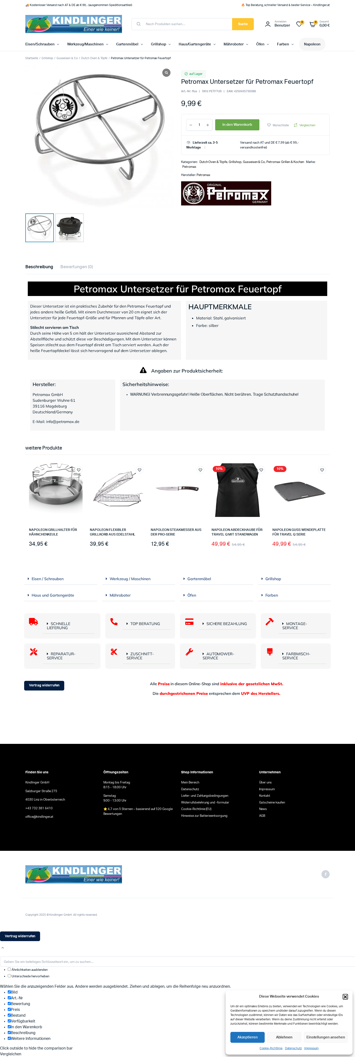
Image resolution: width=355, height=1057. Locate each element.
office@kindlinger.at (39, 816)
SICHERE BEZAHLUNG (226, 623)
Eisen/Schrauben (40, 44)
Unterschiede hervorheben (30, 976)
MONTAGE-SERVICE (294, 625)
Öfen (260, 44)
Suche (243, 24)
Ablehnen (284, 1037)
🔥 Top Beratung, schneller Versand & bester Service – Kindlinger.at (285, 5)
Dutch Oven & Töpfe (94, 58)
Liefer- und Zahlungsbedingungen (204, 795)
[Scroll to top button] (2, 948)
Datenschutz (293, 1048)
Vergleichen (307, 125)
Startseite (31, 58)
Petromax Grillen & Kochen (285, 162)
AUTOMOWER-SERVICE (218, 655)
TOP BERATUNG (145, 623)
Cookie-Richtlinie (271, 1048)
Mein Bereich (190, 782)
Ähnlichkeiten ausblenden (29, 970)
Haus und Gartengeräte (53, 595)
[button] (345, 996)
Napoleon (312, 44)
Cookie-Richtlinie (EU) (196, 809)
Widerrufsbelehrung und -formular (205, 802)
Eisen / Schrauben (48, 578)
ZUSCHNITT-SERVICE (140, 655)
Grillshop (158, 44)
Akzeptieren (247, 1037)
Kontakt (264, 795)
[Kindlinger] (73, 24)
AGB (262, 815)
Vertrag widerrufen (44, 685)
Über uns (265, 782)
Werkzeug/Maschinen (85, 44)
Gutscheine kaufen (272, 802)
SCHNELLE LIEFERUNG (58, 625)
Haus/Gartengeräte (195, 44)
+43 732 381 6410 (39, 808)
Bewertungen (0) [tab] (76, 267)
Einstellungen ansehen (325, 1037)
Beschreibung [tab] (39, 267)
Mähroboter (234, 44)
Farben (283, 44)
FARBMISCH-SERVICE (296, 655)
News (263, 809)
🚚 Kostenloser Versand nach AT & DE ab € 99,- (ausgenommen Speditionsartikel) (78, 5)
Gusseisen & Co (67, 58)
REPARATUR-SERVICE (61, 655)
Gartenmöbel (127, 44)
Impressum (311, 1048)
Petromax (189, 167)
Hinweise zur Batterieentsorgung (204, 815)
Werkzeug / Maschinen (130, 578)
